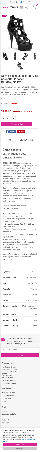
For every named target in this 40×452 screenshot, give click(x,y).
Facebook (5, 417)
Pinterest (5, 420)
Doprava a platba (8, 393)
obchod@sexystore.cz (10, 383)
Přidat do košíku (16, 124)
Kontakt (5, 411)
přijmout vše (20, 444)
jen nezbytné (20, 448)
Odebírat (20, 355)
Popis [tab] (8, 140)
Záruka (4, 401)
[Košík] (34, 7)
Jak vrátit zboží (8, 396)
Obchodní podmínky (9, 414)
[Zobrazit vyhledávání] (25, 7)
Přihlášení (26, 2)
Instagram (5, 423)
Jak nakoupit (7, 399)
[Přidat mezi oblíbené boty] (3, 132)
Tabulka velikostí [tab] (26, 140)
